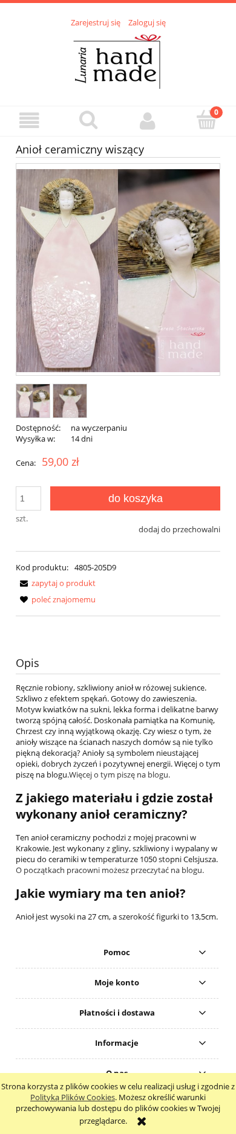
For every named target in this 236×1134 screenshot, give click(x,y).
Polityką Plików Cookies (72, 1097)
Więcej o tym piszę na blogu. (119, 774)
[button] (29, 120)
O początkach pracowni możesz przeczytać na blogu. (110, 870)
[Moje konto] (147, 120)
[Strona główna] (118, 60)
